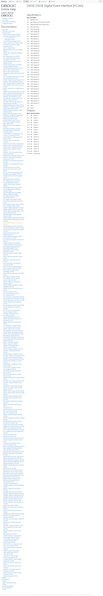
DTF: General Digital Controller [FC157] (13, 228)
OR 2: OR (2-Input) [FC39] (10, 411)
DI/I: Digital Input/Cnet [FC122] (11, 179)
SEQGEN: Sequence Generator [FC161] (13, 493)
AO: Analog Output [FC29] (10, 78)
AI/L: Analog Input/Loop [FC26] (11, 58)
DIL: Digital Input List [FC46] (10, 196)
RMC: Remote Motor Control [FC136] (13, 473)
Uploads (52, 1)
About (20, 1)
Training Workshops (7, 23)
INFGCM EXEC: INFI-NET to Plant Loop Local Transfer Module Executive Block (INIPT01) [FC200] (13, 339)
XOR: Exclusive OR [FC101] (10, 576)
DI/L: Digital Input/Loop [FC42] (11, 180)
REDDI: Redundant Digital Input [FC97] (13, 461)
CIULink (4, 584)
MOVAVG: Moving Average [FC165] (12, 396)
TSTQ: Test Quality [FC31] (10, 557)
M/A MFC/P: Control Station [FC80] (12, 386)
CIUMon (4, 581)
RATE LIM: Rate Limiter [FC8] (11, 450)
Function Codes (6, 32)
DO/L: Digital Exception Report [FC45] (13, 204)
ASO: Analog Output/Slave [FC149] (12, 95)
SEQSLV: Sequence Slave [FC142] (12, 500)
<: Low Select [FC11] (8, 38)
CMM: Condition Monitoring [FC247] (13, 145)
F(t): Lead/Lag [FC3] (8, 295)
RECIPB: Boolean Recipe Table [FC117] (13, 456)
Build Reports (5, 579)
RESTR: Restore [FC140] (9, 468)
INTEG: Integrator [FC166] (10, 344)
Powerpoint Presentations (9, 21)
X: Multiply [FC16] (8, 574)
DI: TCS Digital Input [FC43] (10, 182)
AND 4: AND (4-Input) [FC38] (11, 71)
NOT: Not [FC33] (7, 408)
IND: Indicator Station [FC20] (11, 335)
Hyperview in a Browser (8, 31)
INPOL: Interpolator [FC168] (10, 342)
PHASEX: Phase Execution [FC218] (12, 421)
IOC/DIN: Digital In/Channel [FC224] (12, 354)
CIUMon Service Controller (9, 582)
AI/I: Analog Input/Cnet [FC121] (11, 56)
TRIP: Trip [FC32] (7, 554)
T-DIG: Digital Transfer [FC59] (11, 537)
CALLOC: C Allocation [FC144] (11, 135)
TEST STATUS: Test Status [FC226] (12, 544)
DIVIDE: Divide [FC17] (9, 197)
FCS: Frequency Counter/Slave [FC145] (13, 297)
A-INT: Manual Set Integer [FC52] (12, 41)
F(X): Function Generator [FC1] (11, 293)
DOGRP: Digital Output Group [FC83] (13, 209)
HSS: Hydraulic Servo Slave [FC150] (12, 330)
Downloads (43, 1)
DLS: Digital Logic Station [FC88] (12, 199)
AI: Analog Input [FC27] (9, 59)
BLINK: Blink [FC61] (8, 123)
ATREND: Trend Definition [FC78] (12, 96)
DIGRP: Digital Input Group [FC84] (12, 187)
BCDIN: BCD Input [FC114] (10, 118)
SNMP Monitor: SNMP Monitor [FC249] (13, 514)
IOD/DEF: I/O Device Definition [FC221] (13, 359)
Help (26, 1)
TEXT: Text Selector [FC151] (10, 545)
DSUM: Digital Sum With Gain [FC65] (13, 226)
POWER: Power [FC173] (9, 436)
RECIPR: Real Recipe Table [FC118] (12, 458)
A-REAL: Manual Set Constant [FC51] (13, 43)
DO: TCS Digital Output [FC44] (11, 206)
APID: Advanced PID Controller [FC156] (13, 83)
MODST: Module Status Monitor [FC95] (13, 391)
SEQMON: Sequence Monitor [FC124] (13, 497)
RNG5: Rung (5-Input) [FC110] (11, 480)
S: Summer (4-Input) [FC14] (10, 483)
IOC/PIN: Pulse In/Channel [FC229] (12, 357)
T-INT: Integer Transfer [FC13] (11, 539)
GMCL (4, 1)
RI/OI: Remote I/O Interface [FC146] (12, 471)
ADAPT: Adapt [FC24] (9, 48)
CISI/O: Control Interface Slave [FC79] (13, 143)
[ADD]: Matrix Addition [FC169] (11, 34)
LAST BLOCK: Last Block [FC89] (11, 367)
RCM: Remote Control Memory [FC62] (13, 451)
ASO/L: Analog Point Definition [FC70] (13, 93)
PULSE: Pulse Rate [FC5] (9, 445)
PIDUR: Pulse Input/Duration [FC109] (13, 424)
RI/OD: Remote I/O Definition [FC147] (13, 470)
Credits (4, 589)
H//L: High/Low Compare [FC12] (11, 325)
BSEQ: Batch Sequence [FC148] (11, 128)
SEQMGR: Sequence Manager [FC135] (13, 495)
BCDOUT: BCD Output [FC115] (11, 120)
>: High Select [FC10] (9, 39)
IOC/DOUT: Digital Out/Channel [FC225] (14, 355)
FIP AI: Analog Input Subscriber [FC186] (13, 300)
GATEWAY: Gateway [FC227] (11, 313)
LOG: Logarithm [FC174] (9, 369)
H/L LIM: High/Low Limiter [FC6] (12, 327)
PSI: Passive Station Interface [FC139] (13, 438)
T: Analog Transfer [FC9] (9, 540)
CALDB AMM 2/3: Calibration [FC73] (13, 133)
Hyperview (5, 29)
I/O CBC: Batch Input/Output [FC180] (13, 332)
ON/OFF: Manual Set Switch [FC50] (12, 409)
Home (12, 1)
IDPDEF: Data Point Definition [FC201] (13, 334)
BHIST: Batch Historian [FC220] (11, 122)
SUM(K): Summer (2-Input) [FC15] (12, 535)
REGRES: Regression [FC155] (11, 463)
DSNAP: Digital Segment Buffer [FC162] (13, 217)
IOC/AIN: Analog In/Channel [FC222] (13, 349)
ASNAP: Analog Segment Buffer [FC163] (14, 91)
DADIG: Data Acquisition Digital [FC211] (13, 155)
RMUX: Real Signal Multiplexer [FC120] (13, 475)
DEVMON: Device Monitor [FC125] (12, 174)
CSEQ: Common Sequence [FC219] (12, 147)
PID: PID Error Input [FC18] (10, 423)
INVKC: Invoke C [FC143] (10, 347)
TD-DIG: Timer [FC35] (9, 542)
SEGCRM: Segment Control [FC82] (12, 492)
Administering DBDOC (8, 586)
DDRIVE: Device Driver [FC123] (11, 167)
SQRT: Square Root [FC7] (10, 534)
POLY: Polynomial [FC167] (10, 434)
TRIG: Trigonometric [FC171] (10, 552)
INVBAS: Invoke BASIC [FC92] (11, 345)
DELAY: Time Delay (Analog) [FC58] (12, 172)
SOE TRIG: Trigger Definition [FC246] (13, 525)
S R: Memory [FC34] (8, 482)
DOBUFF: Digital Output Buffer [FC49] (13, 207)
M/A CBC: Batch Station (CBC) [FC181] (13, 381)
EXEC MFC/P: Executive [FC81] (11, 276)
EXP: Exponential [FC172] (10, 291)
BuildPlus (4, 577)
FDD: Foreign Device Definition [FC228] (13, 298)
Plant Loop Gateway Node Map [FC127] (13, 446)
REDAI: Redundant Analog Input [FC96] (13, 460)
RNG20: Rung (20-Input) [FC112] (11, 478)
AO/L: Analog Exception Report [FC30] (13, 76)
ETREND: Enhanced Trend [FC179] (12, 244)
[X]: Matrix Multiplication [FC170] (12, 36)
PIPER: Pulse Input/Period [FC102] (12, 428)
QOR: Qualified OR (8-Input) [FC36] (12, 448)
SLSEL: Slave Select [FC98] (10, 505)
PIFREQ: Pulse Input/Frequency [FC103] (13, 426)
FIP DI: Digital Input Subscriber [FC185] (13, 305)
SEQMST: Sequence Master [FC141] (12, 498)
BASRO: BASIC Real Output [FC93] (12, 113)
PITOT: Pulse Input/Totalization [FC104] (13, 429)
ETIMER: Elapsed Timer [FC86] (11, 243)
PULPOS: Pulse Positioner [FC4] (11, 443)
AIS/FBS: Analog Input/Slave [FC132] (13, 68)
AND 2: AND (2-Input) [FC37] (11, 69)
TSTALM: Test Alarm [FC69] (10, 556)
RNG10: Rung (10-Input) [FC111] (11, 477)
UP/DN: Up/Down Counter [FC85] (12, 572)
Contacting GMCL (7, 588)
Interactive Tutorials (7, 18)
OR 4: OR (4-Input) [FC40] (10, 413)
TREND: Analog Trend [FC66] (11, 551)
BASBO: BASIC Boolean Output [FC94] (13, 105)
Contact (34, 1)
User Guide (5, 20)
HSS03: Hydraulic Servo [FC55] (11, 328)
